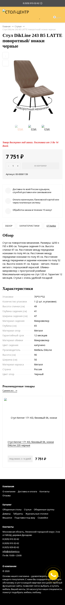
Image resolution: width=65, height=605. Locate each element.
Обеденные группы (44, 509)
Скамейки (43, 517)
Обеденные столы (12, 509)
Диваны (6, 513)
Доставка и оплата (27, 491)
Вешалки (7, 517)
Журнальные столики (37, 513)
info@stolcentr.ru (11, 551)
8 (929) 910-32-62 (31, 3)
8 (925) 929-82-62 (10, 547)
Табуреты (18, 513)
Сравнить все (8, 390)
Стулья (18, 26)
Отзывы (51, 225)
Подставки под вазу (24, 517)
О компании (8, 491)
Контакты (45, 491)
